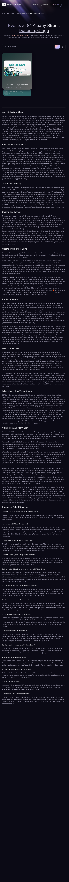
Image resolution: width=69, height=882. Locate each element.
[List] (57, 47)
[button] (33, 47)
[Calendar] (62, 47)
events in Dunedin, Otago (20, 35)
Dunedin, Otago (34, 30)
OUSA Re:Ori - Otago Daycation (16, 85)
